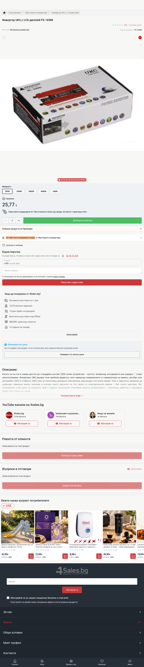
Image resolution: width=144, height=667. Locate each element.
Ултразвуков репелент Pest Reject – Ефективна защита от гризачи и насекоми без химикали (83, 546)
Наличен (10, 199)
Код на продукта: (127, 30)
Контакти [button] (9, 653)
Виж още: (6, 30)
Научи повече (72, 334)
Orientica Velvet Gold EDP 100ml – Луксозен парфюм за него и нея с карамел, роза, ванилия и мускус (48, 546)
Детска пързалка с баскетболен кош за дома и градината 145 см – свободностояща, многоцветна (17, 546)
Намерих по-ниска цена (72, 354)
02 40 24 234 (72, 256)
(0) (125, 25)
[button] (72, 229)
